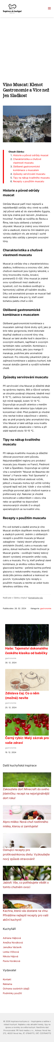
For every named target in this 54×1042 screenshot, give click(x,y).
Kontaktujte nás (35, 597)
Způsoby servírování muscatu (29, 173)
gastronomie (45, 608)
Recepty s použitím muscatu (28, 181)
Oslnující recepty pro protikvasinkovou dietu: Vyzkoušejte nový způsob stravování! (26, 854)
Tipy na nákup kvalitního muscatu (31, 177)
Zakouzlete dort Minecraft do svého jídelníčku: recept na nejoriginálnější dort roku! (26, 793)
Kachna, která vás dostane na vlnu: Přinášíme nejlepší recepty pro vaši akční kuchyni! (25, 915)
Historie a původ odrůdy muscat (30, 155)
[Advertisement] (27, 46)
